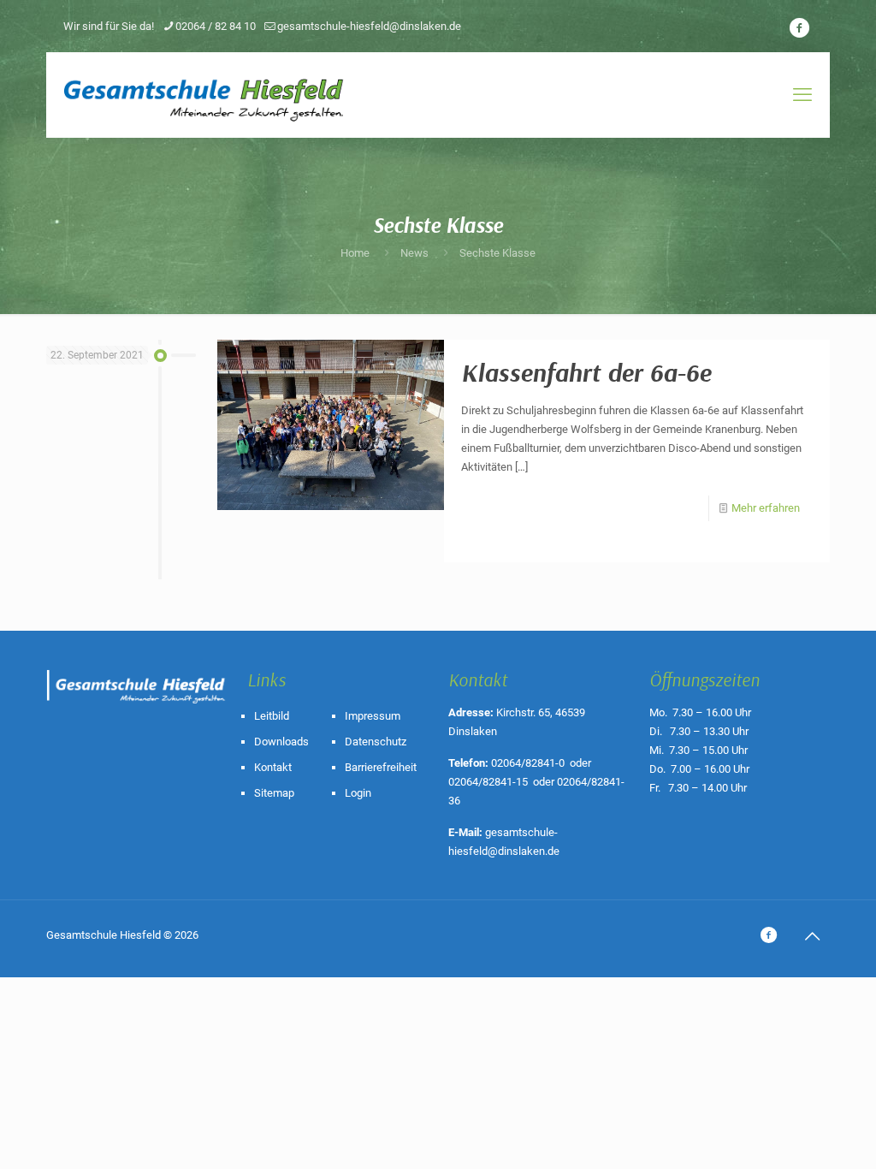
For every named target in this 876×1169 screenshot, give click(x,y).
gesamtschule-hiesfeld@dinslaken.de (369, 26)
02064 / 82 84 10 (215, 26)
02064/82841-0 (528, 763)
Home (355, 252)
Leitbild (271, 715)
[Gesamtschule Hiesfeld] (205, 95)
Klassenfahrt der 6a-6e (586, 372)
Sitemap (274, 792)
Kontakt (273, 767)
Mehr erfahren (765, 507)
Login (358, 792)
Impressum (372, 715)
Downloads (281, 741)
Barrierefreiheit (381, 767)
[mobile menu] (802, 95)
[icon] (799, 28)
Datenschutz (375, 741)
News (414, 252)
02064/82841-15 (488, 781)
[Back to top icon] (812, 936)
